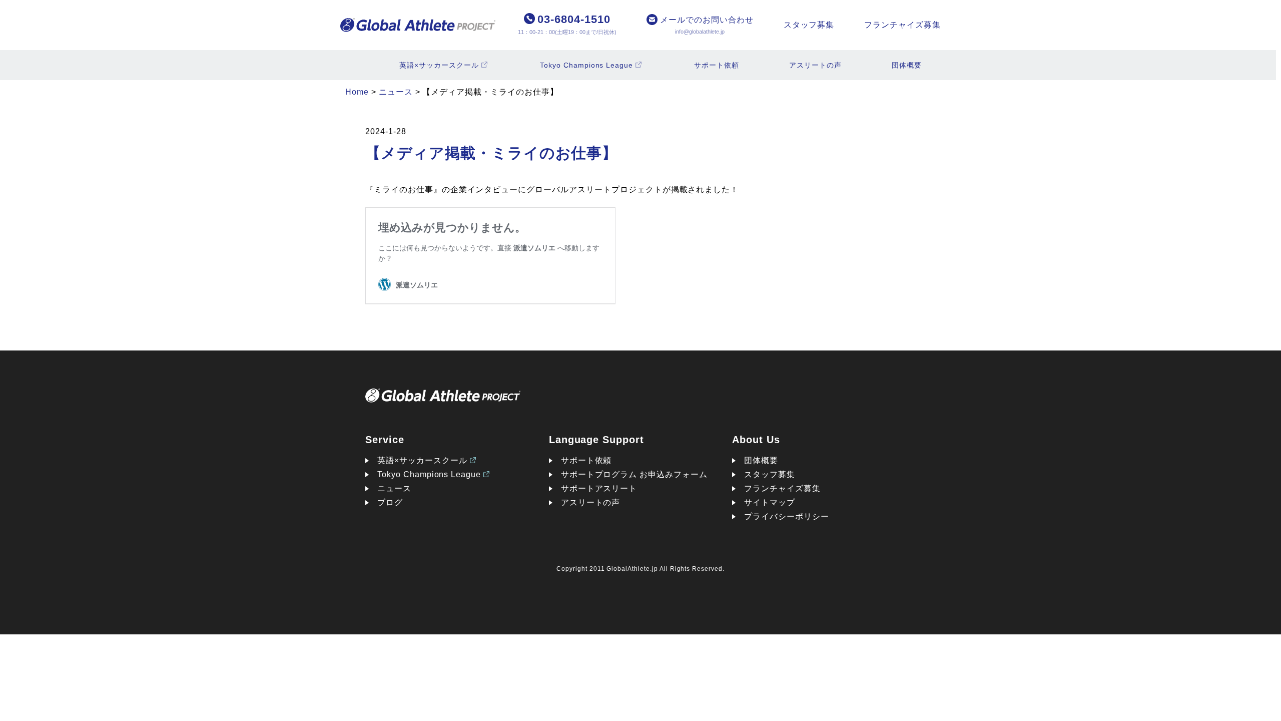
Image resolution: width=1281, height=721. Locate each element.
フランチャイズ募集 (902, 25)
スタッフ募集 (809, 25)
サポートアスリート (599, 488)
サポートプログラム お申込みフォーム (634, 474)
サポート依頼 (716, 65)
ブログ (390, 502)
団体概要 (907, 65)
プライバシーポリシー (786, 516)
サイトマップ (769, 502)
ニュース (394, 488)
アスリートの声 (815, 65)
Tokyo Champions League (586, 65)
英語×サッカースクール (439, 65)
